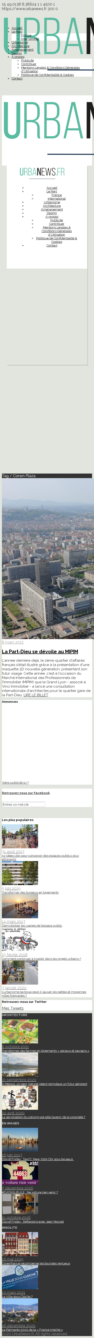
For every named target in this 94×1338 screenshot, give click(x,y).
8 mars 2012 (13, 642)
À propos (18, 57)
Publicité (27, 60)
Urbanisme (20, 42)
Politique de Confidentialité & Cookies (47, 75)
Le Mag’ (17, 31)
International (30, 39)
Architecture (20, 46)
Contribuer (28, 64)
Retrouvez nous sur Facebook (26, 793)
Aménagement (23, 49)
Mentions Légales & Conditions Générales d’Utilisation (57, 231)
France (26, 35)
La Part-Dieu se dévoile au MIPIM (40, 651)
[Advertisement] (47, 318)
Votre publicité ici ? (15, 782)
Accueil (17, 28)
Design (17, 53)
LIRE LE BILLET (36, 695)
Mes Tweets (13, 1008)
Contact (17, 78)
